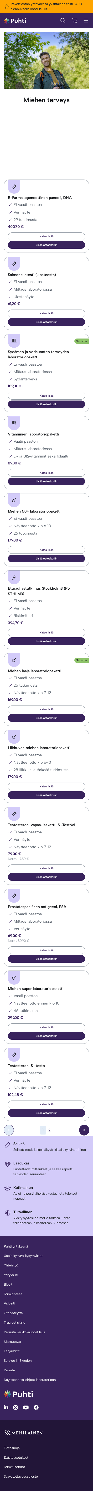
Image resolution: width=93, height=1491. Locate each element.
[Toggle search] (63, 20)
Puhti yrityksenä (16, 1246)
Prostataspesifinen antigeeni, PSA (37, 906)
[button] (46, 245)
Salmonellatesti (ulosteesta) (32, 274)
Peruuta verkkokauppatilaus (24, 1332)
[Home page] (15, 20)
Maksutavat (12, 1342)
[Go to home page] (18, 1393)
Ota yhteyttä (13, 1313)
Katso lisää (46, 236)
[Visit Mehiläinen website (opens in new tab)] (23, 1432)
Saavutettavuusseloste (21, 1476)
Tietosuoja (12, 1448)
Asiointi (9, 1303)
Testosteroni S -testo (26, 1065)
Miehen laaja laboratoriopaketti (34, 671)
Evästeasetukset (16, 1458)
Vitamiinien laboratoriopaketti (33, 434)
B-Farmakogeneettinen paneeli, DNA (40, 197)
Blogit (8, 1284)
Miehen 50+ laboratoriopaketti (34, 511)
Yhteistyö (11, 1265)
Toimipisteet (13, 1294)
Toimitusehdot (14, 1467)
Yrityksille (11, 1275)
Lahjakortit (12, 1351)
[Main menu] (86, 20)
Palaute (9, 1370)
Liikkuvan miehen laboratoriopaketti (39, 748)
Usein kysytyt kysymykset (23, 1256)
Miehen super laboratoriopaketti (35, 988)
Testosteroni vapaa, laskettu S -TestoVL (42, 825)
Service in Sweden (18, 1361)
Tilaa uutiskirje (14, 1323)
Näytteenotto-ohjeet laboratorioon (30, 1380)
